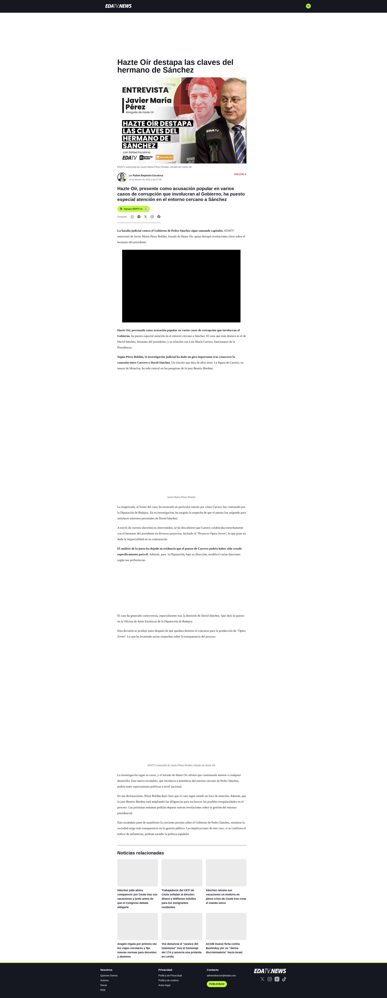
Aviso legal (164, 985)
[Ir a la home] (118, 6)
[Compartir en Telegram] (139, 216)
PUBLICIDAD (216, 984)
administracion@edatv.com (221, 975)
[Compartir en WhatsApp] (132, 216)
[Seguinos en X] (308, 6)
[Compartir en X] (145, 216)
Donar (103, 985)
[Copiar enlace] (152, 216)
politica (240, 174)
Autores (104, 980)
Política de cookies (168, 980)
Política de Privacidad (170, 975)
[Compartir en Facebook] (158, 216)
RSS (103, 990)
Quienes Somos (109, 975)
